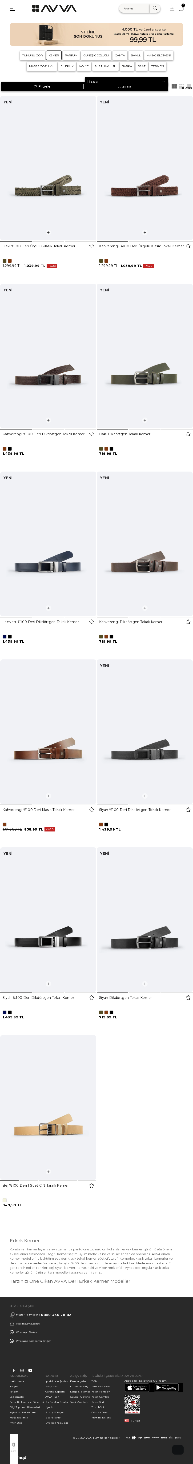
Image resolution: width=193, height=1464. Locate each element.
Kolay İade (51, 1386)
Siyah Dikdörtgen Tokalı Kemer (125, 998)
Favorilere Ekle (91, 246)
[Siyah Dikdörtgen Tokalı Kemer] (145, 919)
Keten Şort (98, 1402)
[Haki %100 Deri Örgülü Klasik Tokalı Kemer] (48, 168)
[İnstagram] (22, 1370)
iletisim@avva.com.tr (28, 1323)
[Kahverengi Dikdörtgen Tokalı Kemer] (145, 544)
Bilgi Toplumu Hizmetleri (25, 1407)
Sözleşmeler (17, 1396)
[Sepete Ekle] (48, 232)
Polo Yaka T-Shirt (102, 1386)
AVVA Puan (52, 1396)
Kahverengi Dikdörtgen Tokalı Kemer (130, 622)
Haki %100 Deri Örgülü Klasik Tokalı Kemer (39, 246)
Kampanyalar (78, 1381)
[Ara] (155, 8)
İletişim (14, 1391)
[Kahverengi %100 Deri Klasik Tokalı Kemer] (48, 731)
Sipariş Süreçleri (54, 1412)
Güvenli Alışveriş (80, 1396)
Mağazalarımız (19, 1417)
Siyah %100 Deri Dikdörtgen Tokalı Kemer (135, 810)
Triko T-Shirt (99, 1407)
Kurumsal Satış (79, 1386)
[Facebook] (14, 1370)
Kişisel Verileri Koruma (23, 1412)
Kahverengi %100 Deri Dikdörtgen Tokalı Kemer (44, 434)
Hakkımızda (17, 1381)
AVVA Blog (16, 1422)
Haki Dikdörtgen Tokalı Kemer (124, 434)
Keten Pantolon (101, 1391)
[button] (16, 241)
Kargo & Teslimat (80, 1391)
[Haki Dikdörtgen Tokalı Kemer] (145, 356)
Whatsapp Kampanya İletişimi (34, 1340)
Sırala (126, 86)
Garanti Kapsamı (55, 1391)
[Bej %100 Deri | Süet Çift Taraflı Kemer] (48, 1107)
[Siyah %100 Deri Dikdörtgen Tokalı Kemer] (145, 731)
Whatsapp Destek (26, 1332)
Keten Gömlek (100, 1396)
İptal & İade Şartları (56, 1381)
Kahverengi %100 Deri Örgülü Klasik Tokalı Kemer (141, 246)
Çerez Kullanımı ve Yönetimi (27, 1402)
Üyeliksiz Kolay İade (56, 1422)
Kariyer (14, 1386)
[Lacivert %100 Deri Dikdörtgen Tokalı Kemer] (48, 544)
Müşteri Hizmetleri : (43, 1315)
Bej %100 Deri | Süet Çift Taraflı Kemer (36, 1185)
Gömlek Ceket (100, 1412)
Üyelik (49, 1407)
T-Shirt (95, 1381)
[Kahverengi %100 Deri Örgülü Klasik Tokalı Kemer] (145, 168)
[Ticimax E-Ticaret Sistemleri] (18, 1459)
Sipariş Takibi (53, 1417)
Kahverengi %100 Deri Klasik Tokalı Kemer (39, 810)
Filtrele (44, 86)
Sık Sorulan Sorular (56, 1402)
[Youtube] (30, 1370)
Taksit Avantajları (80, 1402)
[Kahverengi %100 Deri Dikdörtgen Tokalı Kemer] (48, 356)
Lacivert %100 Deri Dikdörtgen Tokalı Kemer (41, 622)
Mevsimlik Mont (101, 1417)
